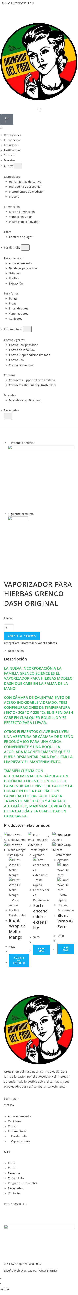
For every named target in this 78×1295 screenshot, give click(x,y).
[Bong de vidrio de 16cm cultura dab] (18, 526)
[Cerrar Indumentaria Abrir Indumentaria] (27, 329)
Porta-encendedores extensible (40, 916)
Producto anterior (23, 443)
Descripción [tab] (16, 651)
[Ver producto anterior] (9, 443)
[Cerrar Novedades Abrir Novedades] (8, 416)
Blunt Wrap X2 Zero (65, 921)
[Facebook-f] (9, 1215)
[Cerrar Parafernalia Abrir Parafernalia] (25, 247)
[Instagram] (20, 1215)
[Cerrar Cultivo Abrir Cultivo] (18, 166)
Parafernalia (28, 643)
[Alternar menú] (1, 128)
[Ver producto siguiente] (35, 514)
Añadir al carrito (22, 636)
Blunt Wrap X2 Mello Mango (17, 929)
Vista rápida (14, 855)
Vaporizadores (47, 643)
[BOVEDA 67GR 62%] (41, 478)
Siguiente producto (21, 514)
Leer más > (11, 1098)
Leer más (41, 950)
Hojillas (14, 910)
